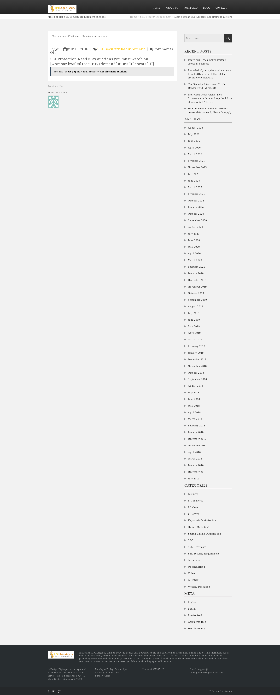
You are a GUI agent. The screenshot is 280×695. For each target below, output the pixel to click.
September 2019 (197, 299)
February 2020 (196, 266)
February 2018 (196, 425)
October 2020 (196, 213)
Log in (192, 608)
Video (191, 573)
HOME (156, 8)
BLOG (206, 8)
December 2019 (197, 280)
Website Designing (199, 586)
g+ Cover (193, 513)
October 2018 (196, 372)
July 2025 (193, 174)
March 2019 (195, 339)
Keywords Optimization (202, 520)
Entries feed (195, 615)
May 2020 (194, 246)
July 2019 (193, 313)
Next (61, 86)
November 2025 (197, 167)
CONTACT (221, 8)
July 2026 (193, 134)
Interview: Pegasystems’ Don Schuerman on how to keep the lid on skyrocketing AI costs (210, 98)
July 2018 (193, 392)
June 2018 (194, 399)
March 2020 (195, 260)
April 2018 (194, 412)
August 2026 (195, 127)
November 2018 (197, 366)
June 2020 (194, 240)
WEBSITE (194, 580)
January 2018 (196, 432)
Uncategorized (196, 566)
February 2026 (196, 160)
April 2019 (194, 332)
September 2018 (197, 379)
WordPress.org (196, 628)
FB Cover (193, 507)
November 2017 (197, 445)
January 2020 (196, 273)
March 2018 (195, 419)
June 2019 (194, 319)
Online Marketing (198, 527)
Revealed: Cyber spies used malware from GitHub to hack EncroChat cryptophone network (209, 74)
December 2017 (197, 438)
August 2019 (195, 306)
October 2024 (196, 200)
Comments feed (197, 621)
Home (133, 16)
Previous (53, 86)
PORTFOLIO (191, 8)
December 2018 (197, 359)
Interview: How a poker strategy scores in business (207, 62)
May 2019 (194, 326)
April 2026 (194, 147)
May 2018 (194, 405)
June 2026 (194, 141)
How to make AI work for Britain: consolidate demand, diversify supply (210, 110)
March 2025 (195, 187)
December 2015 (197, 472)
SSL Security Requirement (155, 16)
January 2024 (196, 207)
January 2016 (196, 465)
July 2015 (193, 478)
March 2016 (195, 458)
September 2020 (197, 220)
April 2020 (194, 253)
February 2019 (196, 346)
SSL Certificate (197, 547)
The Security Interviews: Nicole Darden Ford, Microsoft (207, 86)
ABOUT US (172, 8)
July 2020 (193, 233)
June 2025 (194, 180)
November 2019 (197, 286)
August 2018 (195, 385)
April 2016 (194, 452)
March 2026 (195, 154)
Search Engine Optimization (204, 533)
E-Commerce (195, 500)
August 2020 (195, 227)
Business (193, 494)
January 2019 (196, 352)
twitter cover (195, 560)
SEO (190, 540)
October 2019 (196, 293)
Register (193, 602)
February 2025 (196, 194)
